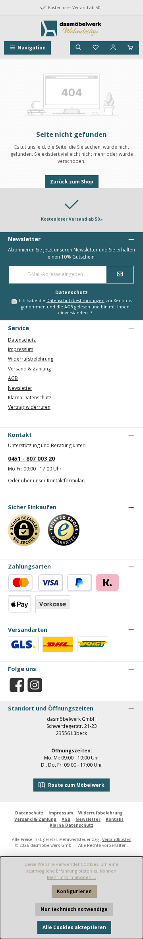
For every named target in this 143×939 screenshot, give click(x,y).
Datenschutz (22, 339)
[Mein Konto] (113, 47)
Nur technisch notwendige (74, 909)
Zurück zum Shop (71, 181)
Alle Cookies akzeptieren (74, 927)
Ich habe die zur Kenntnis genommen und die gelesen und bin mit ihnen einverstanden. (75, 307)
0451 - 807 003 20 (31, 458)
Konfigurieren (74, 891)
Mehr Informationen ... (71, 877)
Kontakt (115, 819)
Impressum (20, 349)
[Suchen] (78, 47)
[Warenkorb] (130, 47)
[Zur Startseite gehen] (71, 28)
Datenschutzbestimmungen (75, 300)
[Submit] (120, 274)
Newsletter (20, 388)
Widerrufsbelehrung (30, 358)
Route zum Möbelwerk (75, 785)
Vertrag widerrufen (29, 407)
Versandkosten (116, 839)
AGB (68, 307)
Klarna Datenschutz (29, 397)
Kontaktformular (65, 480)
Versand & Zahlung (29, 368)
